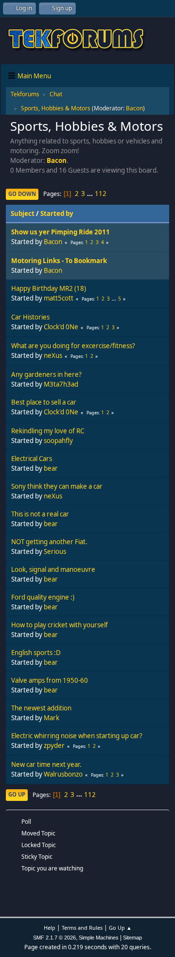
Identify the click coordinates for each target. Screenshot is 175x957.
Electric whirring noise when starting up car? (76, 735)
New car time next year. (46, 764)
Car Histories (30, 317)
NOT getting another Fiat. (49, 541)
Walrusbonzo (63, 774)
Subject (23, 213)
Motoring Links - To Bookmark (59, 260)
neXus (53, 355)
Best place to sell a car (43, 402)
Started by (56, 213)
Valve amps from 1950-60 (49, 680)
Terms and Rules (82, 927)
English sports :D (36, 652)
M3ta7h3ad (61, 384)
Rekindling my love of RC (47, 430)
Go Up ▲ (120, 927)
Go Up (16, 794)
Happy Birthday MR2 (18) (48, 288)
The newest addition (41, 708)
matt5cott (58, 298)
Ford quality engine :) (42, 597)
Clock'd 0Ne (61, 326)
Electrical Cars (31, 458)
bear (51, 468)
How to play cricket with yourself (59, 624)
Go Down (22, 193)
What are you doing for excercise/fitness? (73, 345)
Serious (55, 551)
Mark (51, 717)
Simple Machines (99, 937)
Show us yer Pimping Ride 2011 (60, 232)
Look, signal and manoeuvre (53, 569)
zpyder (54, 745)
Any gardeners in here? (46, 374)
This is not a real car (40, 514)
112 (100, 193)
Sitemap (132, 937)
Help (49, 927)
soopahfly (58, 440)
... (90, 193)
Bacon (134, 108)
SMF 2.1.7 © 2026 (54, 937)
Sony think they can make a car (57, 486)
